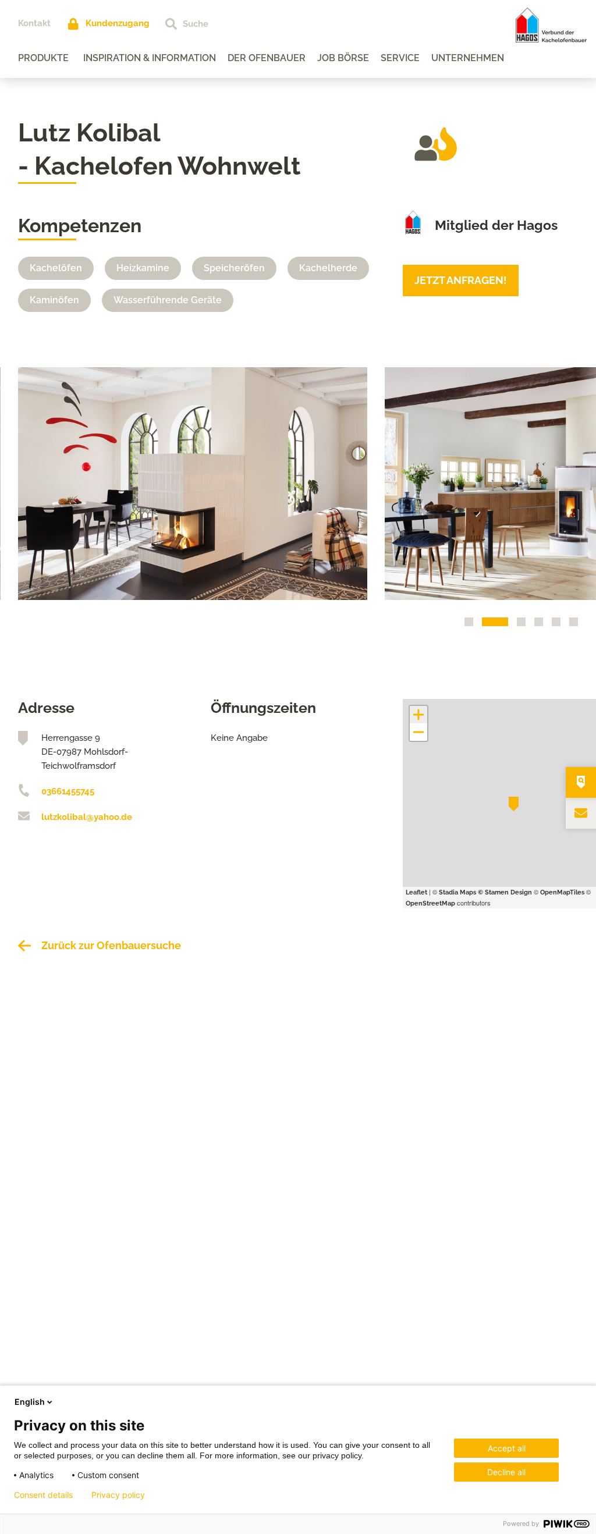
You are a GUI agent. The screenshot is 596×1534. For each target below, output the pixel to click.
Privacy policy (118, 1495)
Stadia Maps (457, 892)
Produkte (43, 57)
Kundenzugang (118, 23)
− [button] (419, 732)
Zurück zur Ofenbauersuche (111, 945)
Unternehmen (467, 57)
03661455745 (67, 791)
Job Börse (343, 57)
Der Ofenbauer (267, 57)
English (30, 1402)
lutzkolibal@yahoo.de (86, 817)
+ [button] (418, 714)
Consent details (43, 1495)
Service (400, 57)
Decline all (506, 1472)
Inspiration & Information (149, 57)
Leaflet (416, 892)
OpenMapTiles (562, 892)
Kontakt (34, 23)
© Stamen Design (505, 892)
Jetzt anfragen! (460, 280)
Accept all (507, 1448)
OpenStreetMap (430, 903)
